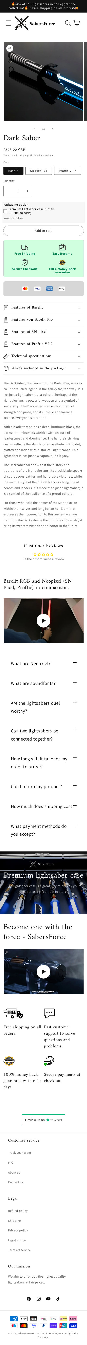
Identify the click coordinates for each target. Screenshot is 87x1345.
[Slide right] (52, 129)
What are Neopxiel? (31, 663)
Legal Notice (17, 1240)
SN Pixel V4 (38, 171)
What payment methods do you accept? (39, 830)
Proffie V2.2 (67, 171)
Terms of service (19, 1250)
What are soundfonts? (33, 683)
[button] (8, 23)
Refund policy (18, 1211)
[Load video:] (44, 620)
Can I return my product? (36, 786)
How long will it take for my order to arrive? (39, 763)
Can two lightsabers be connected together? (34, 735)
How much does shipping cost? (42, 806)
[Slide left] (34, 129)
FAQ (11, 1162)
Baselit (13, 171)
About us (14, 1172)
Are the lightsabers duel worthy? (35, 707)
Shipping (23, 155)
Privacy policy (18, 1230)
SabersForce (24, 1333)
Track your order (19, 1152)
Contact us (15, 1182)
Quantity (9, 181)
